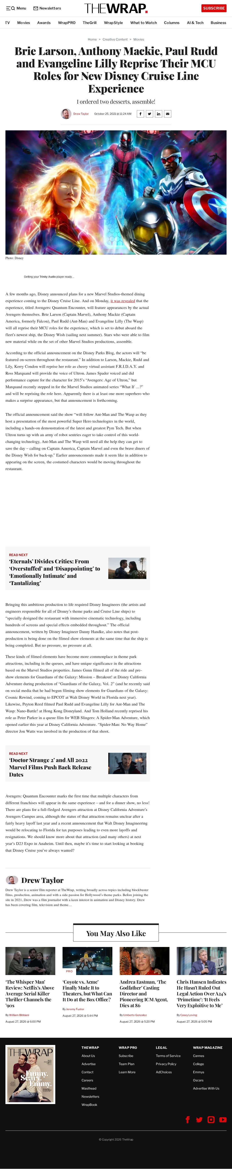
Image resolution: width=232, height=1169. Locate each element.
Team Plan (126, 1064)
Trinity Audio (48, 276)
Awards (44, 23)
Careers (87, 1080)
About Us (88, 1056)
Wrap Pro (128, 1047)
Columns (171, 23)
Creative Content (115, 39)
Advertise (89, 1064)
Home (92, 39)
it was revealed (123, 300)
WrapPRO (66, 23)
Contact (87, 1072)
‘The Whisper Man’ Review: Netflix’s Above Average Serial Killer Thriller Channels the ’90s (29, 993)
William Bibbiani (19, 1015)
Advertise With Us (206, 1088)
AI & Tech (195, 23)
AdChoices (164, 1072)
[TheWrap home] (116, 8)
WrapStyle (113, 23)
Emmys (198, 1072)
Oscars (198, 1080)
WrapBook (89, 1105)
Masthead (89, 1088)
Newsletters (50, 8)
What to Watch (143, 23)
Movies (23, 23)
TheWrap (90, 1047)
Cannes (198, 1056)
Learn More (127, 1072)
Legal (161, 1047)
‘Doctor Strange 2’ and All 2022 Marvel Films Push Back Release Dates (50, 767)
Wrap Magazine (208, 1047)
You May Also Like (116, 933)
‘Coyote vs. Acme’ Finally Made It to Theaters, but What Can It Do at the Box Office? (87, 990)
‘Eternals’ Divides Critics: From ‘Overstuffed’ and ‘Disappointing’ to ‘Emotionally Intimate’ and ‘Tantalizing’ (54, 571)
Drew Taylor (81, 113)
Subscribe (214, 8)
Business (218, 23)
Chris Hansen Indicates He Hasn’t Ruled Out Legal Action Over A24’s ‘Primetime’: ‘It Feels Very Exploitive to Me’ (201, 993)
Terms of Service (168, 1056)
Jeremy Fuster (75, 1009)
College (198, 1064)
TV (7, 23)
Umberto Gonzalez (135, 1015)
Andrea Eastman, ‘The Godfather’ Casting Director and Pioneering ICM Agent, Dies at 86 (144, 993)
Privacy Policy (166, 1064)
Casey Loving (188, 1015)
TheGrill (90, 23)
